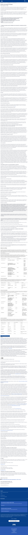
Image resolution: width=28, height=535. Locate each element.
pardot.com (2, 308)
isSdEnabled (9, 285)
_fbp (8, 325)
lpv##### (11, 299)
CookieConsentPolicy (10, 267)
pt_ (10, 326)
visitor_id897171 (12, 295)
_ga (12, 287)
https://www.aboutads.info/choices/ (12, 404)
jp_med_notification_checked (11, 272)
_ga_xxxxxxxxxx (9, 287)
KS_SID (9, 264)
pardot (11, 303)
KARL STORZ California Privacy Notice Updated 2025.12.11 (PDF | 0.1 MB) (11, 479)
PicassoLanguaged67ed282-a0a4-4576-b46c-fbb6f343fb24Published (11, 269)
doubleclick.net (2, 333)
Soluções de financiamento (4, 496)
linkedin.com (2, 331)
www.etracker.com (3, 338)
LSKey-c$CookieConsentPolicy (10, 270)
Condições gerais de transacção (14, 532)
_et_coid (12, 285)
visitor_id (9, 326)
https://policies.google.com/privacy (16, 405)
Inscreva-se (2, 505)
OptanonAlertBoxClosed (10, 273)
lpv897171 (9, 295)
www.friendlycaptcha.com (18, 408)
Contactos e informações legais (14, 528)
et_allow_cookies (10, 274)
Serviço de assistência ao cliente (4, 492)
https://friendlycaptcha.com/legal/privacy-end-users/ (7, 430)
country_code (9, 301)
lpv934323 (9, 299)
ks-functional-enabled (10, 263)
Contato (1, 493)
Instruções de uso (3, 495)
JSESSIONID (11, 264)
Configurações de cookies (14, 530)
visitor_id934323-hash (10, 298)
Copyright (14, 531)
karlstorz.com (2, 307)
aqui (10, 374)
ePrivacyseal (10, 348)
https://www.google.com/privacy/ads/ (5, 395)
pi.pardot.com (2, 312)
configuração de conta (18, 373)
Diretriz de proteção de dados (14, 529)
